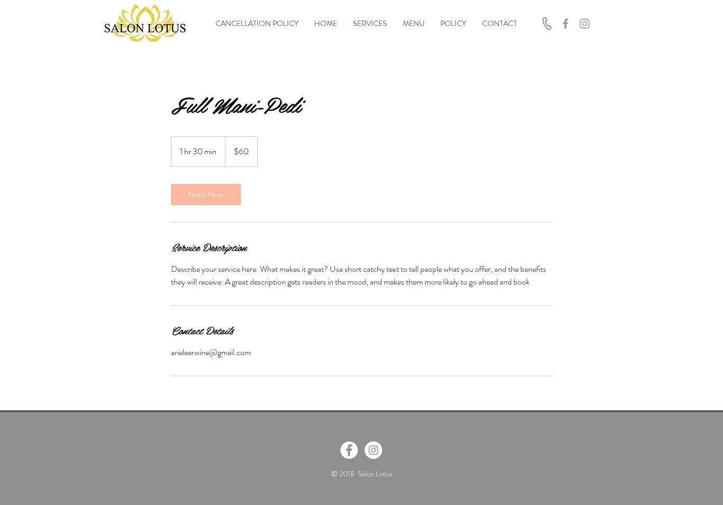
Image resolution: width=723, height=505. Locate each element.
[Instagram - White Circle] (373, 450)
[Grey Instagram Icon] (584, 23)
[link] (206, 194)
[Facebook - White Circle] (349, 450)
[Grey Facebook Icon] (565, 23)
